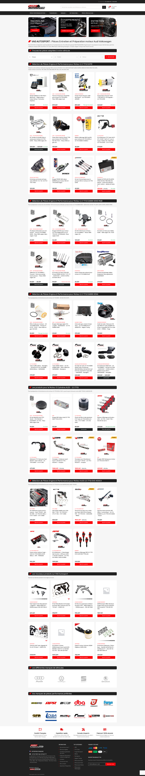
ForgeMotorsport (101, 322)
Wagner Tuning (78, 758)
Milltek (76, 754)
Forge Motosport (79, 751)
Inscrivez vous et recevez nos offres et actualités (100, 760)
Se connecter (108, 1)
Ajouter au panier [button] (39, 107)
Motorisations (74, 13)
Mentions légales (64, 749)
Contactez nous (64, 761)
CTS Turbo (32, 508)
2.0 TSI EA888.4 (33, 364)
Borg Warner (100, 270)
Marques (63, 13)
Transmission (53, 13)
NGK (53, 177)
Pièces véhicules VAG (87, 13)
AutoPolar (100, 177)
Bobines (77, 135)
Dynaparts (77, 270)
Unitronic (54, 602)
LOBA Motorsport (79, 94)
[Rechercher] (104, 7)
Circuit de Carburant (80, 177)
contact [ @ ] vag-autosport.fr (39, 754)
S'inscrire (114, 1)
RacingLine (77, 756)
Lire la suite (61, 284)
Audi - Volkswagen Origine (58, 94)
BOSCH (98, 508)
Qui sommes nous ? (64, 747)
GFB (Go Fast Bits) (34, 177)
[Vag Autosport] (36, 9)
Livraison (62, 759)
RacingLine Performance (81, 364)
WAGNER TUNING (78, 322)
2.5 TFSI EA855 (33, 457)
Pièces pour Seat (79, 762)
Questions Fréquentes (65, 766)
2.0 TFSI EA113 (100, 135)
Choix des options (38, 149)
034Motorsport (34, 602)
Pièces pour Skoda (79, 765)
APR (98, 415)
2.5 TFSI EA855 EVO (79, 508)
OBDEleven (32, 94)
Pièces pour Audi (79, 760)
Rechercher (111, 57)
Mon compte (63, 763)
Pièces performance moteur (37, 13)
